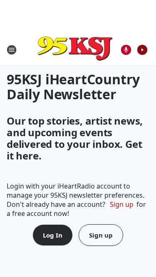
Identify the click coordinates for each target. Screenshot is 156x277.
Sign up (122, 204)
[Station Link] (75, 50)
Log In (52, 235)
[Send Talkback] (126, 50)
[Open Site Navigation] (12, 50)
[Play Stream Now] (142, 50)
